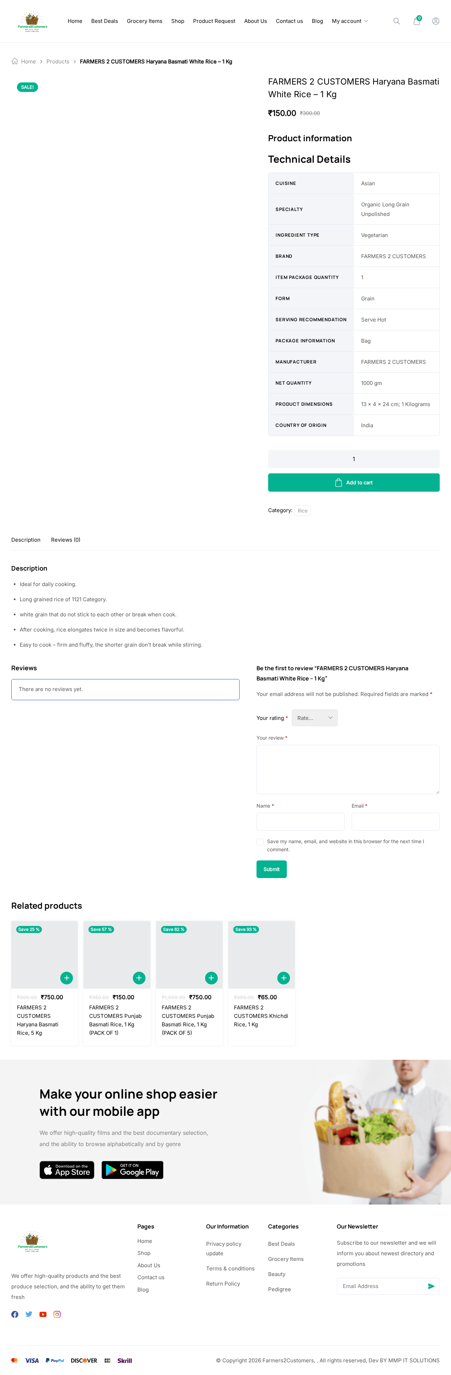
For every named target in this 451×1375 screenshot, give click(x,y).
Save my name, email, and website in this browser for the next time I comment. (345, 845)
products (58, 61)
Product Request (214, 21)
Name (265, 806)
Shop (177, 21)
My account (347, 21)
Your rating (272, 718)
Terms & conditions (230, 1268)
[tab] (26, 540)
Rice (303, 511)
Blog (317, 21)
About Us (255, 21)
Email (359, 806)
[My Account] (436, 21)
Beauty (276, 1274)
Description (26, 539)
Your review (272, 738)
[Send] (431, 1286)
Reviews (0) (65, 539)
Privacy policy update (223, 1248)
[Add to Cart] (66, 978)
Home (75, 21)
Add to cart (359, 482)
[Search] (397, 21)
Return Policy (223, 1283)
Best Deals (104, 21)
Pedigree (279, 1289)
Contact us (289, 21)
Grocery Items (144, 21)
